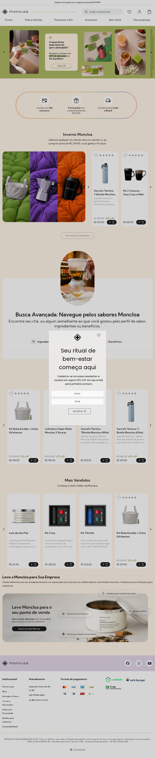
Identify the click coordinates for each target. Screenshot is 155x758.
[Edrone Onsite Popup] (77, 379)
